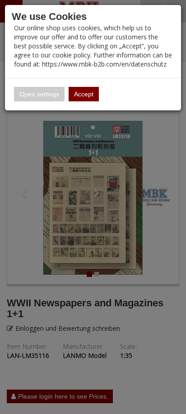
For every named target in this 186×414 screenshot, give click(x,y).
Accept (83, 94)
